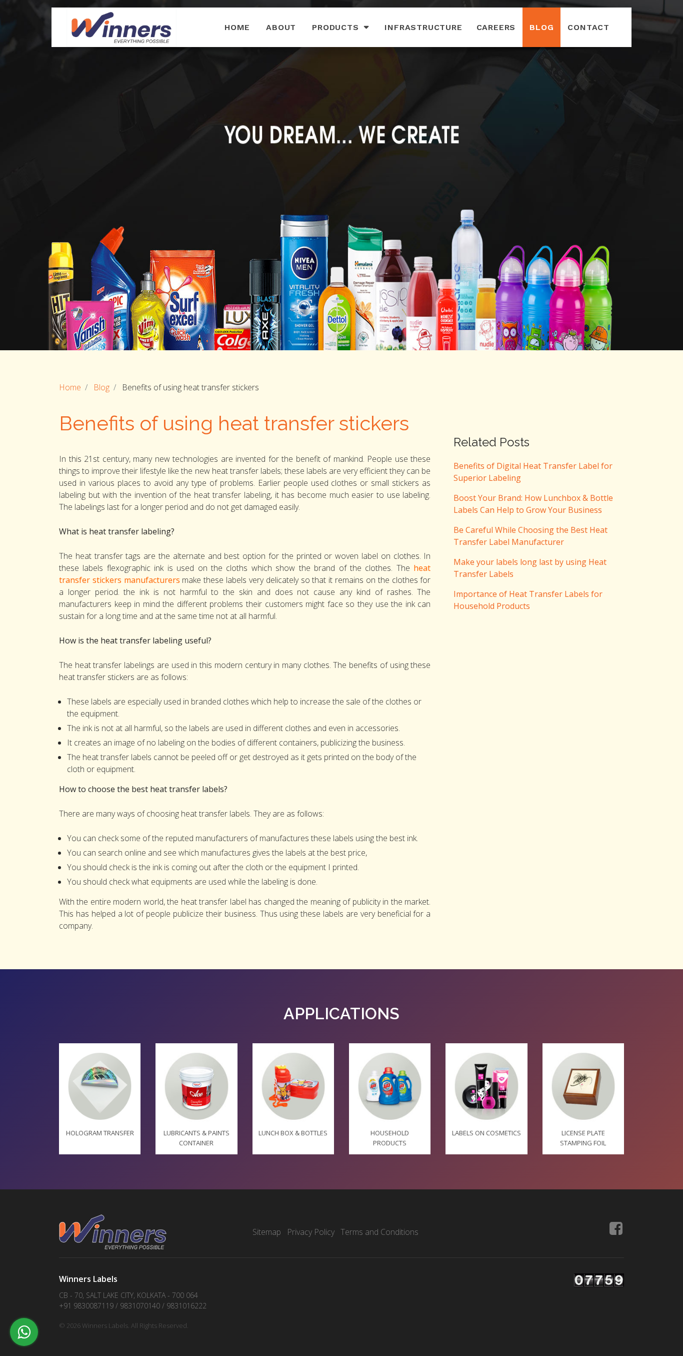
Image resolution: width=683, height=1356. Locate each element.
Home (237, 27)
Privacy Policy (310, 1231)
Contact (589, 27)
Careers (496, 27)
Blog (542, 27)
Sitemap (266, 1231)
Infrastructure (423, 27)
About (281, 27)
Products (335, 27)
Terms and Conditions (379, 1231)
